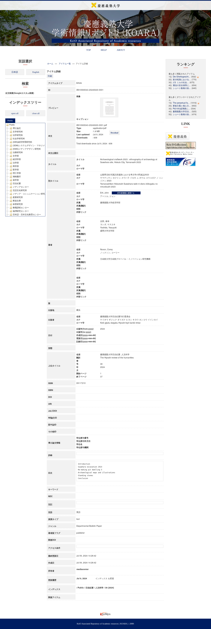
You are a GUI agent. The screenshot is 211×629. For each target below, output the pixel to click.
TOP (88, 50)
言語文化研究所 (20, 190)
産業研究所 (18, 197)
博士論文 (17, 128)
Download (114, 133)
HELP (104, 50)
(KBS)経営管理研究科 (22, 142)
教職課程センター (21, 207)
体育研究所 (18, 204)
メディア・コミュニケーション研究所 (30, 194)
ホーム (50, 63)
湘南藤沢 (17, 176)
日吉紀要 (17, 183)
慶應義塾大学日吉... (182, 111)
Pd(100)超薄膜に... (181, 108)
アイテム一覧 (65, 63)
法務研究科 (18, 152)
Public (10, 120)
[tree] (25, 169)
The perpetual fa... (181, 102)
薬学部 (16, 180)
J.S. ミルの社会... (181, 82)
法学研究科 (18, 135)
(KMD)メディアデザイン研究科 (27, 149)
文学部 (16, 156)
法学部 (16, 163)
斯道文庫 (17, 201)
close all (35, 113)
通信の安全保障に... (182, 85)
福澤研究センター (21, 211)
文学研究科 (18, 131)
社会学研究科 (19, 138)
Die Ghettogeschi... (181, 76)
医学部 (16, 169)
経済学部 (17, 159)
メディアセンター (21, 187)
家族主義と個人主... (182, 105)
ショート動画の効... (182, 88)
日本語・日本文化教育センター (27, 214)
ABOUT (121, 50)
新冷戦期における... (182, 79)
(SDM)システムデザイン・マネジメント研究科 (34, 145)
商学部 (16, 166)
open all (14, 113)
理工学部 (17, 173)
